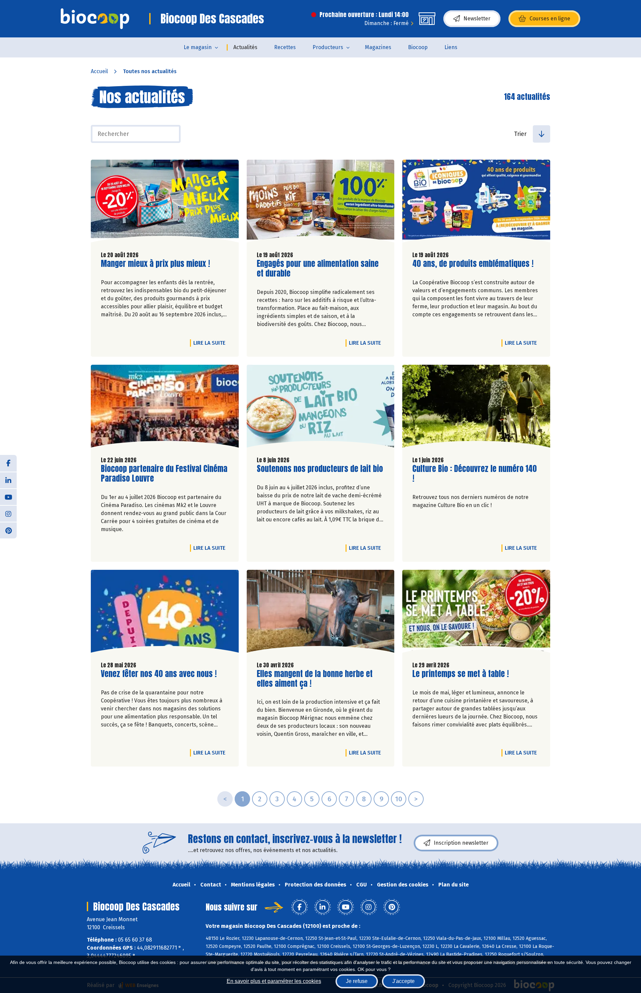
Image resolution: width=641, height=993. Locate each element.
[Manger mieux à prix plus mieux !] (165, 203)
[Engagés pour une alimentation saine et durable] (321, 203)
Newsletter (476, 18)
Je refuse (357, 981)
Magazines (378, 47)
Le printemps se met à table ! (460, 674)
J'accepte (403, 981)
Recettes (285, 47)
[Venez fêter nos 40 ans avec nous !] (165, 613)
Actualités (245, 47)
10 (398, 799)
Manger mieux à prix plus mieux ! (155, 264)
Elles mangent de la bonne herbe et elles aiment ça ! (315, 678)
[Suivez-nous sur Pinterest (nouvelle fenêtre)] (8, 530)
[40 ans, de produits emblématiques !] (476, 203)
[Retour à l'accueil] (95, 18)
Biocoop (418, 47)
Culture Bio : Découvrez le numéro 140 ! (474, 473)
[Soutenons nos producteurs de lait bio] (321, 408)
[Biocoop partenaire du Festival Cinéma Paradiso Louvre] (165, 408)
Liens (450, 47)
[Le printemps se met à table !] (476, 613)
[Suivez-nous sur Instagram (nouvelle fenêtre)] (8, 513)
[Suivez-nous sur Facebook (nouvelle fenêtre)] (8, 463)
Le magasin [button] (198, 47)
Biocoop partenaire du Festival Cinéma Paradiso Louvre (164, 473)
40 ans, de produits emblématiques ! (472, 264)
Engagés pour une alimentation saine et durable (318, 268)
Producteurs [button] (327, 47)
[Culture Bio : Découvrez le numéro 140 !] (476, 408)
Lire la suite (211, 342)
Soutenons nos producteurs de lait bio (320, 469)
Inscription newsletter (461, 843)
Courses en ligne (549, 18)
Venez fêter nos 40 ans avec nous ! (159, 674)
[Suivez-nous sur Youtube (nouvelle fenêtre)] (8, 496)
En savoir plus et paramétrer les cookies (274, 981)
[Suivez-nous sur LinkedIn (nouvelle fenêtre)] (8, 480)
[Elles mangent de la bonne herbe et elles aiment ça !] (321, 613)
